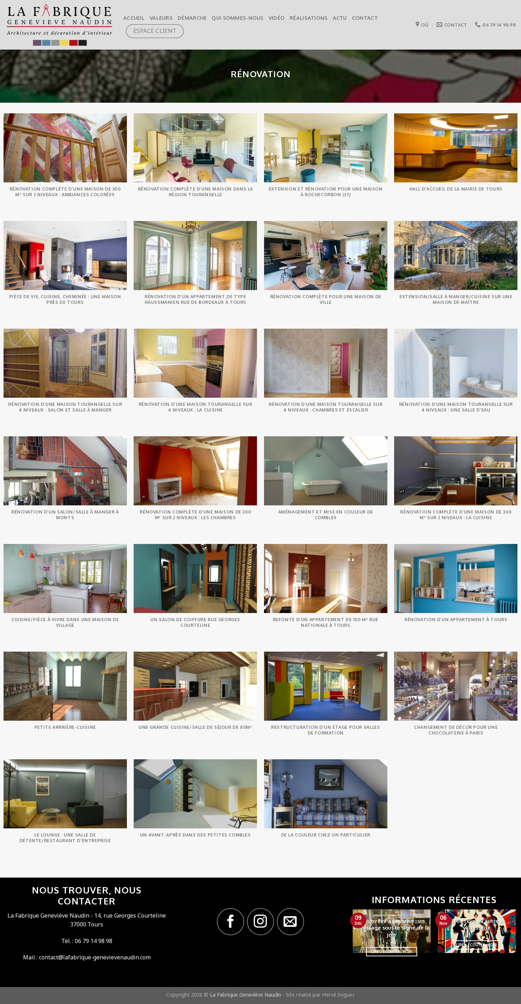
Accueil (134, 18)
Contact (365, 18)
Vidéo (277, 18)
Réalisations (308, 18)
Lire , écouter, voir (391, 951)
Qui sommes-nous (237, 18)
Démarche (192, 18)
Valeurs (161, 18)
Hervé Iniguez (338, 994)
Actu (340, 18)
